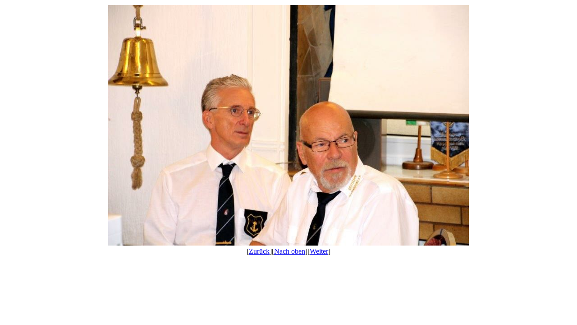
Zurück (259, 251)
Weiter (319, 251)
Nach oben (289, 251)
